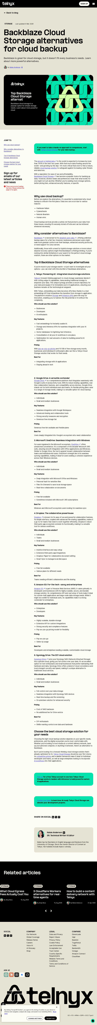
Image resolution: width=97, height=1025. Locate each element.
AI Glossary (31, 948)
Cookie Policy (54, 943)
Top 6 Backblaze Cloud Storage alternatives (12, 157)
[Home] (8, 4)
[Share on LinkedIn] (53, 817)
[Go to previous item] (46, 911)
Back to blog (12, 13)
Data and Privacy (56, 934)
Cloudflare (76, 956)
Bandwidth (76, 948)
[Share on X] (56, 817)
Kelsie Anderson (15, 67)
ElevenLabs (76, 934)
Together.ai (76, 943)
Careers (29, 943)
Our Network (31, 934)
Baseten (75, 940)
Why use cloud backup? (12, 145)
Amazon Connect (78, 954)
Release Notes (32, 940)
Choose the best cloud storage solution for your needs (12, 164)
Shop (28, 951)
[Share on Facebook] (59, 817)
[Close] (57, 1007)
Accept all (51, 1018)
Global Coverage (33, 937)
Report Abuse (54, 937)
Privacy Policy (54, 940)
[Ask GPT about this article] (3, 1004)
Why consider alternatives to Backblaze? (14, 150)
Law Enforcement (56, 945)
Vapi (73, 937)
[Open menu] (93, 4)
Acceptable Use (55, 948)
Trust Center (54, 951)
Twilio (74, 945)
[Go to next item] (51, 911)
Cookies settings (35, 1018)
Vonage (75, 951)
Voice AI (30, 945)
